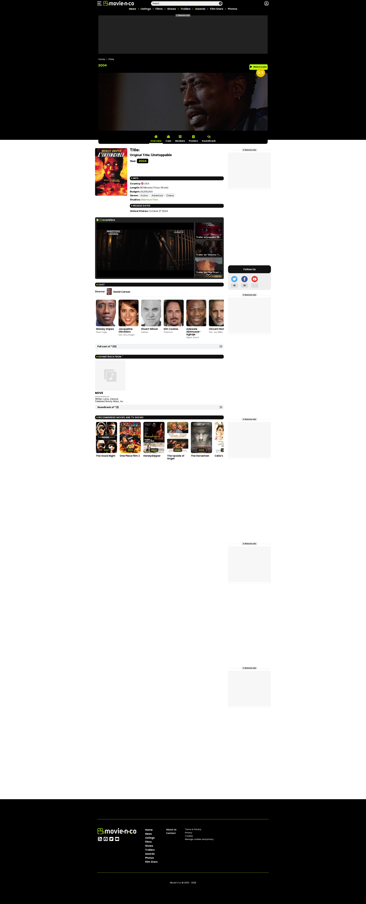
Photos (232, 9)
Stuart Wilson (149, 329)
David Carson (121, 292)
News (132, 9)
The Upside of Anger (175, 457)
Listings (146, 9)
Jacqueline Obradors (126, 330)
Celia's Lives (222, 456)
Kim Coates (171, 329)
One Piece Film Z (130, 456)
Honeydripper (152, 456)
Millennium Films (149, 199)
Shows (171, 9)
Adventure (157, 195)
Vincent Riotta (218, 329)
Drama (170, 195)
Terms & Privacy (193, 829)
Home (101, 59)
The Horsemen (200, 456)
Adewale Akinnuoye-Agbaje (193, 331)
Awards (200, 9)
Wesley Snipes (105, 329)
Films (159, 9)
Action (144, 195)
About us (171, 829)
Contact (171, 833)
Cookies (189, 836)
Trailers (185, 9)
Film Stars (216, 9)
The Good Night (105, 456)
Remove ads (184, 15)
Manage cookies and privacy (199, 839)
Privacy (188, 832)
